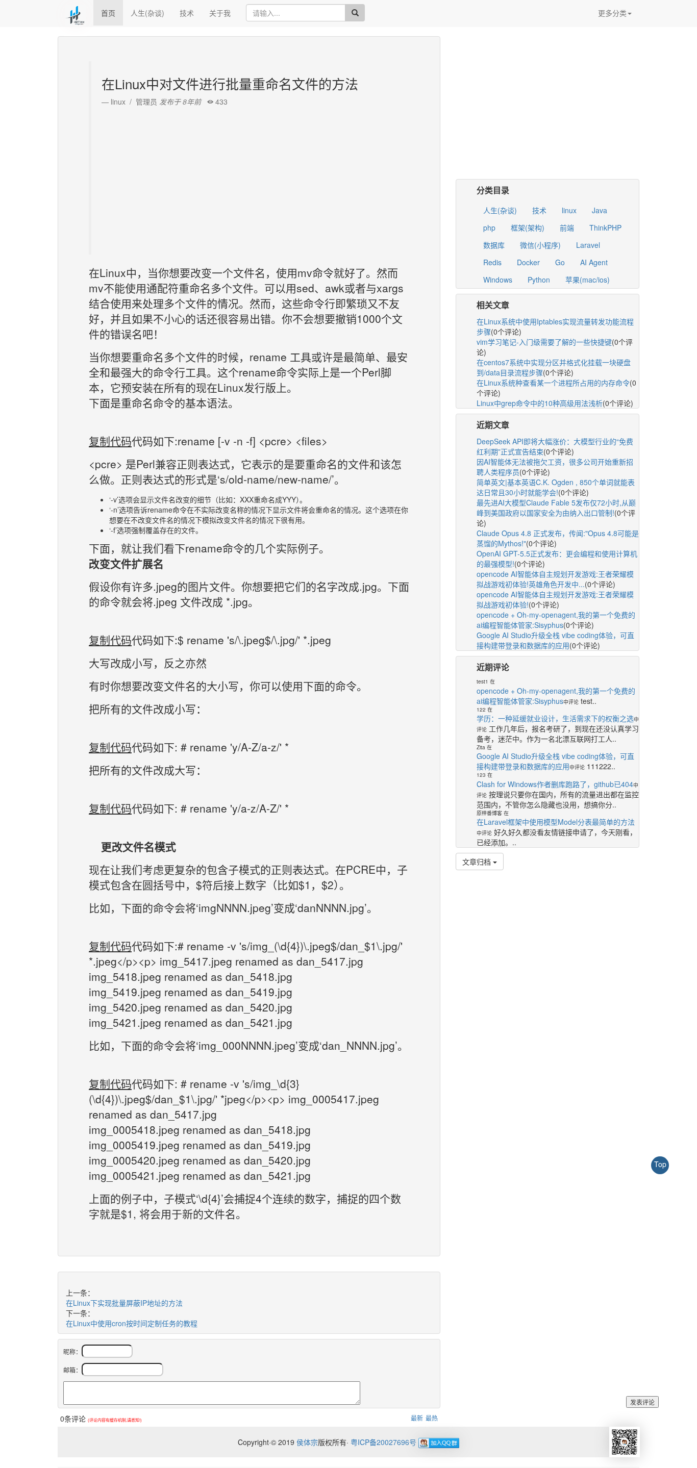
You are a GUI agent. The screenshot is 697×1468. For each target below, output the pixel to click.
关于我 (220, 13)
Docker (528, 262)
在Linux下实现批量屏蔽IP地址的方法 (124, 1303)
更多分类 (612, 13)
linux (569, 210)
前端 (567, 227)
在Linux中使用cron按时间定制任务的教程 (131, 1323)
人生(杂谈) (147, 13)
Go (560, 262)
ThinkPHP (605, 227)
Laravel (588, 245)
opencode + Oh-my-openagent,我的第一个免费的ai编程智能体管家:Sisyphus (556, 620)
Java (599, 210)
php (489, 227)
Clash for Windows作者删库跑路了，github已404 (555, 784)
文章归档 (477, 861)
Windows (497, 279)
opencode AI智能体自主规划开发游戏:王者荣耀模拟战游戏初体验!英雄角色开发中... (555, 579)
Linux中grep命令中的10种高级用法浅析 (540, 403)
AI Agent (594, 262)
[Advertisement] (250, 178)
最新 (417, 1417)
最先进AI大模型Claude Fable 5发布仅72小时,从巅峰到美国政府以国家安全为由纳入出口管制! (556, 507)
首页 (108, 13)
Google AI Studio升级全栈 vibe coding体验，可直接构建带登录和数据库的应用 (555, 640)
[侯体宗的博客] (75, 13)
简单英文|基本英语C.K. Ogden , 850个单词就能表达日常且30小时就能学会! (556, 487)
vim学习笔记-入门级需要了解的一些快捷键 (544, 342)
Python (539, 279)
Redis (492, 262)
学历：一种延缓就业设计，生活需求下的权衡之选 (555, 718)
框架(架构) (527, 227)
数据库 (494, 245)
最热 (432, 1417)
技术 (187, 13)
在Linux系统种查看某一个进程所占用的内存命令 (553, 382)
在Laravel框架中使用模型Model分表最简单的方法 (556, 822)
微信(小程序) (540, 245)
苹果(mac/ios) (587, 279)
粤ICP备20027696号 (383, 1442)
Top (660, 1164)
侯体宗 (306, 1442)
